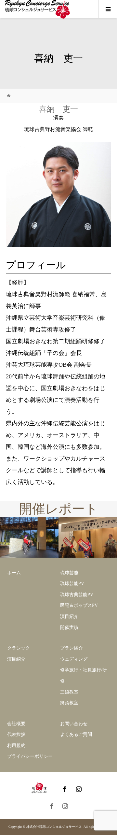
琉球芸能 (69, 572)
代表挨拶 (16, 734)
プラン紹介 (71, 648)
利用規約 (16, 745)
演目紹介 (69, 616)
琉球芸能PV (72, 583)
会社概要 (16, 723)
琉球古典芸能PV (76, 594)
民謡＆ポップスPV (79, 605)
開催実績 (69, 627)
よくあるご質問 (76, 734)
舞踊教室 (69, 702)
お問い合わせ (73, 723)
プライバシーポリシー (30, 756)
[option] (29, 537)
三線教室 (69, 692)
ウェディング (73, 659)
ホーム (14, 572)
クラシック (18, 648)
